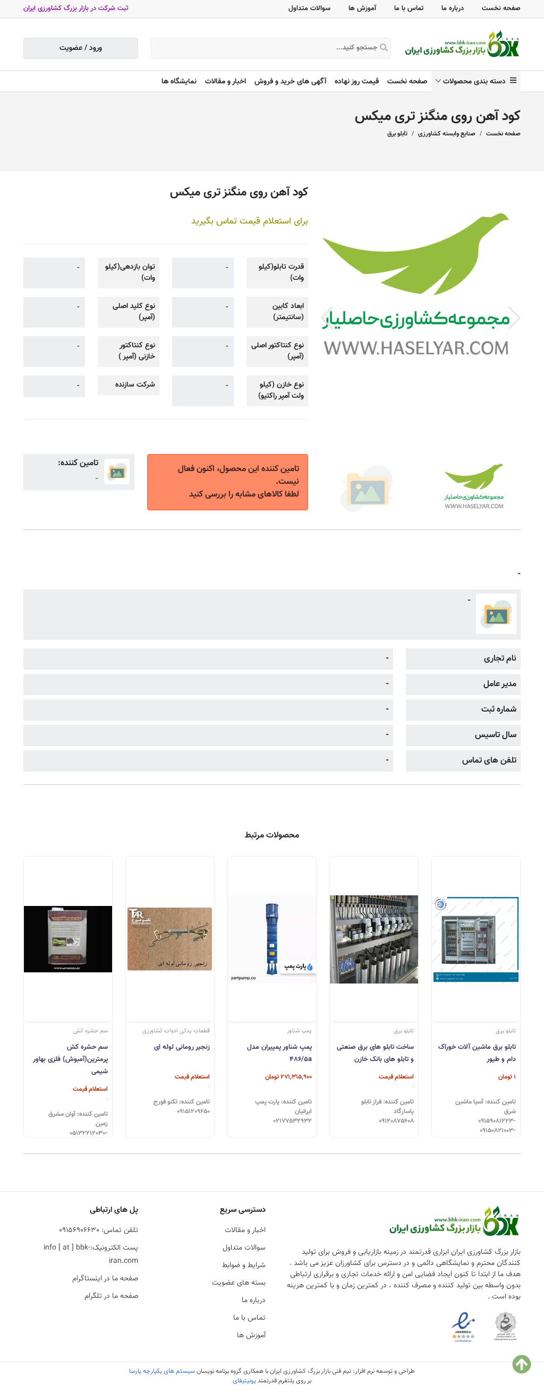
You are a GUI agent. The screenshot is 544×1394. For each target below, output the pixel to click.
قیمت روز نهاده (357, 82)
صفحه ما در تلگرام (111, 1296)
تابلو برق (397, 134)
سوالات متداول (309, 8)
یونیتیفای (244, 1381)
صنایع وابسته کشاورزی (446, 134)
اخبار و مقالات (225, 82)
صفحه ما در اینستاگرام (105, 1279)
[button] (514, 318)
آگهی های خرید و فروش (290, 82)
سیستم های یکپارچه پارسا (162, 1371)
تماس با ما (408, 8)
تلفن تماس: (98, 1230)
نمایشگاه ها (179, 82)
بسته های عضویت (239, 1283)
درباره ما (452, 8)
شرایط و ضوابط (244, 1265)
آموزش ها (362, 8)
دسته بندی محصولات (476, 82)
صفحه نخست (501, 8)
